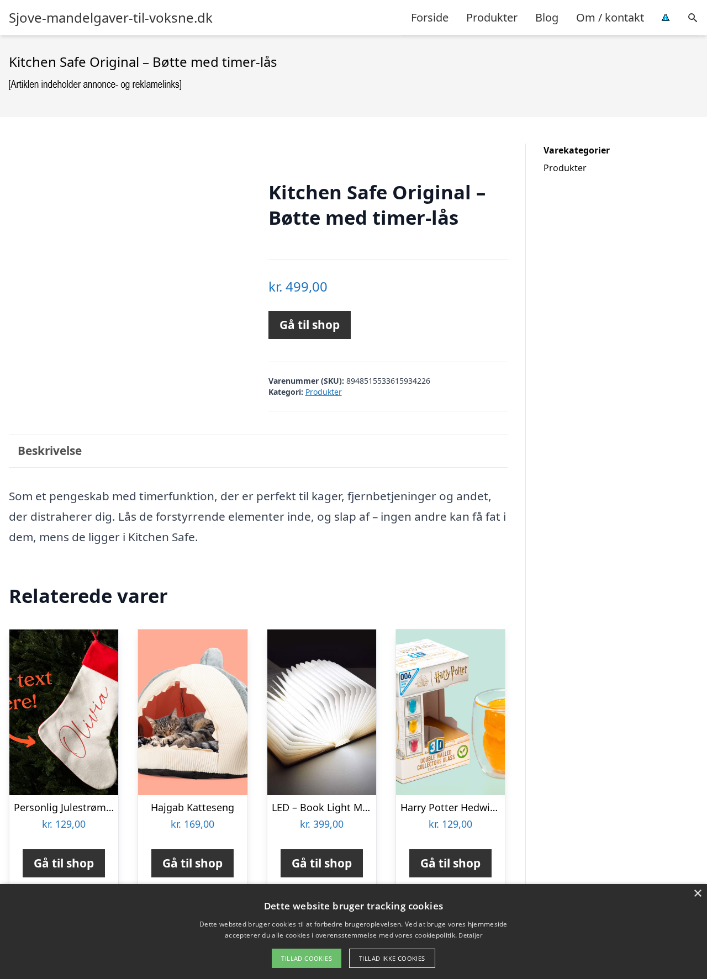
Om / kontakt (610, 17)
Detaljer (470, 935)
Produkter (492, 17)
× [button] (697, 894)
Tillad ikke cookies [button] (392, 958)
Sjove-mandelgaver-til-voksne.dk (111, 18)
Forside (430, 17)
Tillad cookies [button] (306, 958)
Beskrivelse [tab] (50, 450)
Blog (546, 17)
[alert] (353, 931)
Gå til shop (309, 324)
